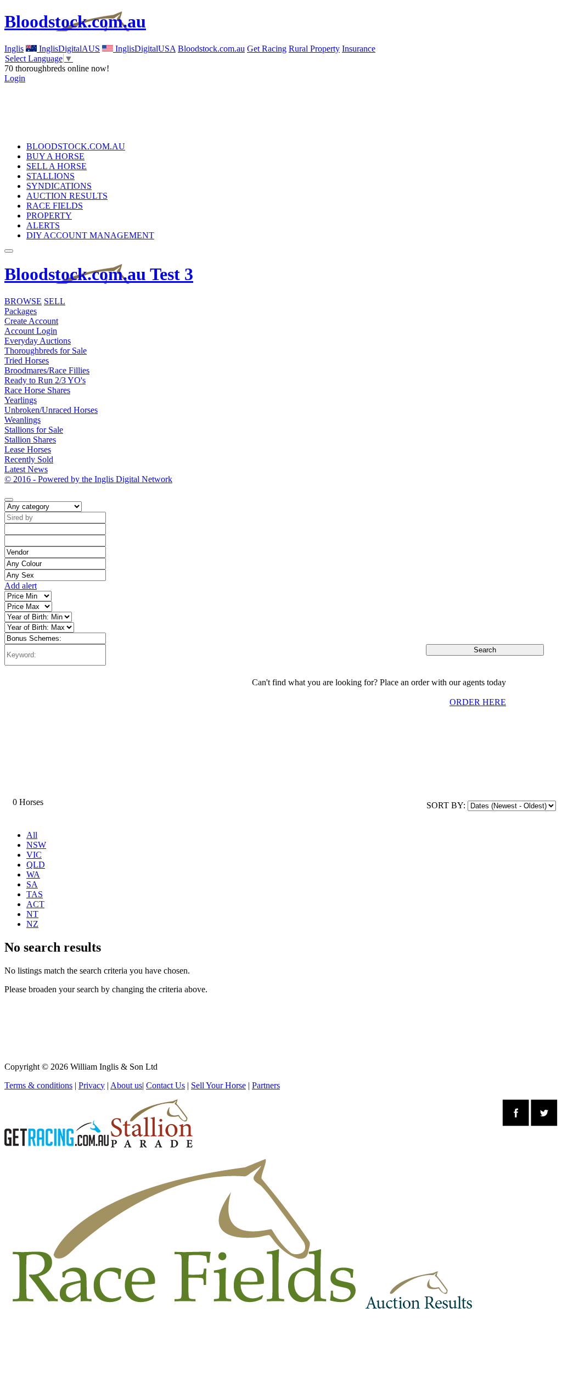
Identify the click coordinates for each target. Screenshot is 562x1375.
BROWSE (23, 301)
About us (126, 1085)
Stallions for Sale (33, 429)
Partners (266, 1085)
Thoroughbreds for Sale (45, 350)
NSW (36, 844)
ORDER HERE (477, 702)
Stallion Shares (30, 439)
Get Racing (266, 48)
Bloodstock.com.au (75, 21)
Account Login (30, 331)
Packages (20, 311)
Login (14, 78)
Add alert (20, 585)
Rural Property (314, 48)
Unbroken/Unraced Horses (51, 410)
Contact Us (165, 1085)
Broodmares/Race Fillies (46, 370)
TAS (34, 894)
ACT (35, 904)
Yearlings (20, 400)
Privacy (91, 1085)
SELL (54, 301)
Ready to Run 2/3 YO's (45, 380)
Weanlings (22, 419)
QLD (35, 864)
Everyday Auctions (37, 340)
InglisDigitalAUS (68, 48)
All (31, 835)
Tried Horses (26, 360)
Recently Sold (28, 459)
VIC (34, 854)
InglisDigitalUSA (144, 48)
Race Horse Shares (37, 390)
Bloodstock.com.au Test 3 (98, 274)
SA (32, 884)
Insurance (358, 48)
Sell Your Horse (218, 1085)
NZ (32, 924)
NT (32, 914)
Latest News (26, 469)
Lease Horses (27, 449)
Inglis (14, 48)
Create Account (31, 321)
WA (33, 874)
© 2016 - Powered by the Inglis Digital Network (88, 479)
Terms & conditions (38, 1085)
